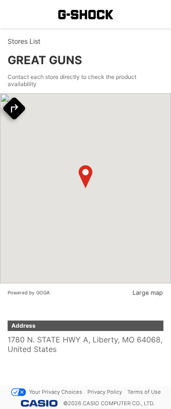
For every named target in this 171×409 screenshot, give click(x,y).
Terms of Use (144, 392)
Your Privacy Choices (55, 392)
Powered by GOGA (29, 292)
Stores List (24, 41)
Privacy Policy (104, 392)
